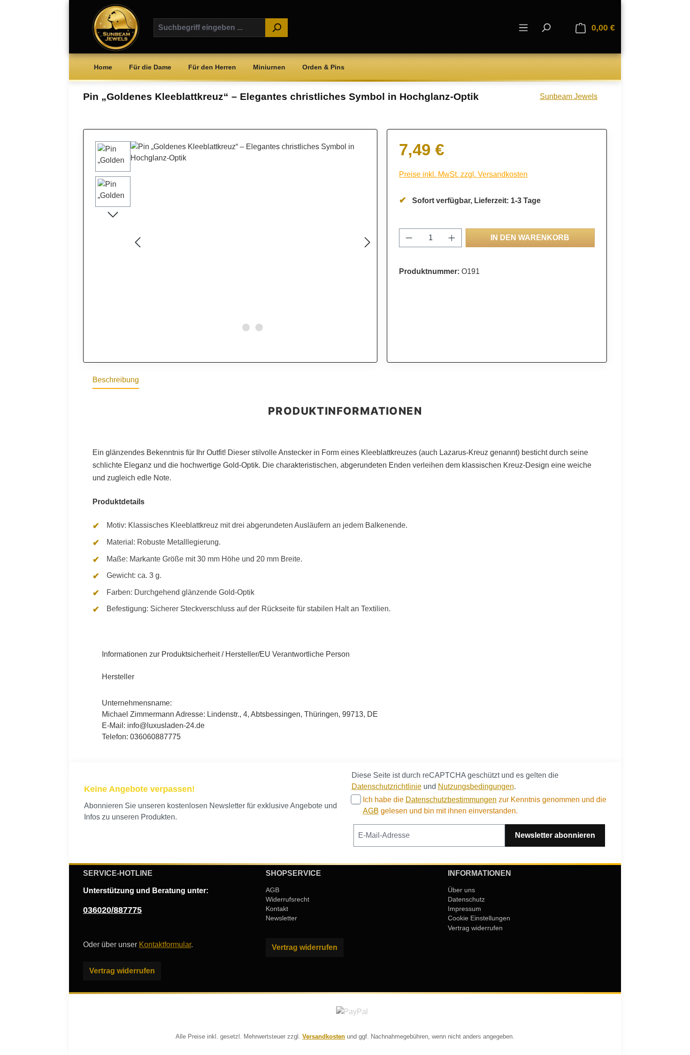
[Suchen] (276, 27)
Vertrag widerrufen (122, 971)
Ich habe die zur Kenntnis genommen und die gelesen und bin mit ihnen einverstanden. (484, 805)
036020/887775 (112, 910)
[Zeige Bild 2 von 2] (259, 327)
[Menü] (523, 27)
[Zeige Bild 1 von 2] (246, 327)
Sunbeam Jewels (569, 96)
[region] (230, 242)
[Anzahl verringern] (409, 237)
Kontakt (277, 908)
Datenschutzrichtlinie (387, 786)
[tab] (115, 380)
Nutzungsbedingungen (476, 786)
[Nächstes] (367, 242)
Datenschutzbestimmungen (451, 800)
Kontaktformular (165, 945)
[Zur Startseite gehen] (116, 27)
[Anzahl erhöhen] (452, 237)
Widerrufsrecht (287, 899)
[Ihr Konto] (563, 28)
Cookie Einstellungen (479, 918)
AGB (371, 811)
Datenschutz (466, 899)
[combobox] (209, 27)
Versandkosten (323, 1036)
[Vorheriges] (137, 242)
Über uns (461, 890)
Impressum (464, 908)
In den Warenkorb (530, 238)
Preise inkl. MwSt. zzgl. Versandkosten (463, 174)
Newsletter (281, 918)
